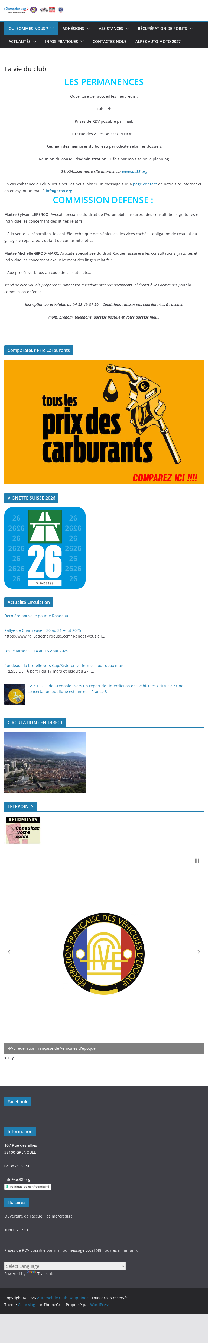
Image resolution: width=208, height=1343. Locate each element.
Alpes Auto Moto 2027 (158, 41)
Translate (45, 1273)
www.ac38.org (134, 171)
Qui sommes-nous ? (28, 28)
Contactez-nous (110, 41)
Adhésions (73, 28)
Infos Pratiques (61, 41)
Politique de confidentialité (29, 1186)
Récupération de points (162, 28)
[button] (51, 28)
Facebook (17, 1102)
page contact (145, 184)
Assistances (111, 28)
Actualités (20, 41)
